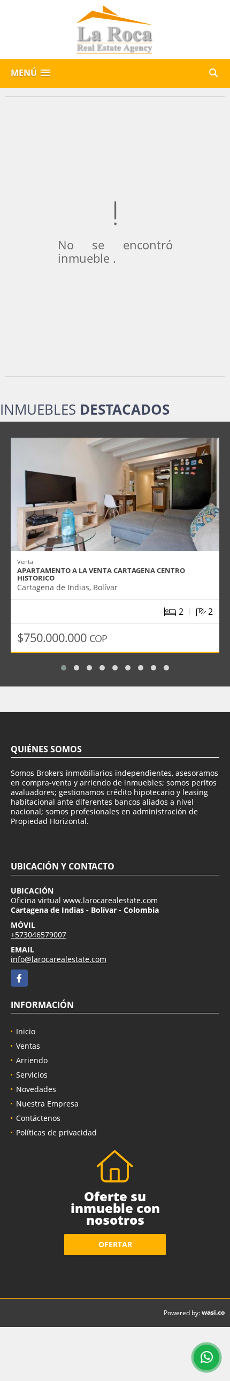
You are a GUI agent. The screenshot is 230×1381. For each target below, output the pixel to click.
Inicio (25, 1031)
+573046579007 (38, 934)
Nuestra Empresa (47, 1103)
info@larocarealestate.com (58, 959)
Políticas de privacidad (56, 1132)
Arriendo (32, 1060)
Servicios (32, 1075)
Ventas (28, 1046)
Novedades (36, 1089)
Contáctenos (38, 1118)
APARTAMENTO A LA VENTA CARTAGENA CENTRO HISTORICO (101, 574)
